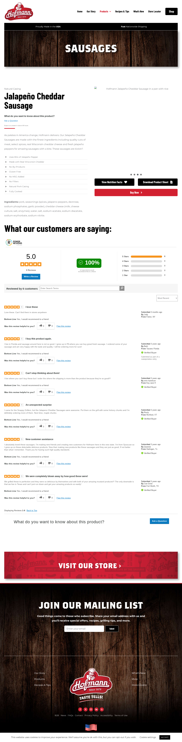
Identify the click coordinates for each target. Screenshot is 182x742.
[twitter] (86, 709)
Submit (111, 629)
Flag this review (64, 326)
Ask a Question (11, 121)
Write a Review (31, 276)
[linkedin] (96, 709)
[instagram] (91, 709)
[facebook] (80, 709)
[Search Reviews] (121, 288)
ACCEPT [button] (164, 737)
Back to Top (32, 510)
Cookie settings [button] (148, 737)
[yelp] (102, 709)
